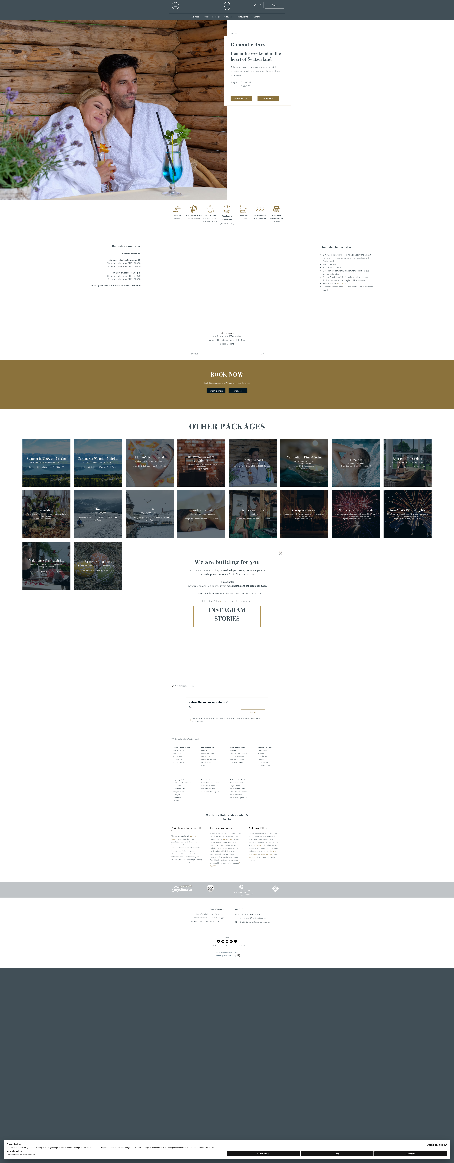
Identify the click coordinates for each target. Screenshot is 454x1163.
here (221, 601)
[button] (280, 553)
